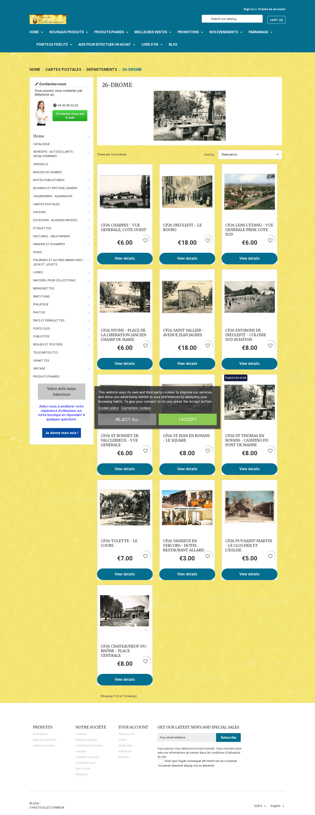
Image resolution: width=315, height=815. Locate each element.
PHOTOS (39, 312)
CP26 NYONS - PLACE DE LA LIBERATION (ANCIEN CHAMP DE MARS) (123, 335)
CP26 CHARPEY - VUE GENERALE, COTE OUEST (123, 227)
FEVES (37, 252)
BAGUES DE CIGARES (47, 172)
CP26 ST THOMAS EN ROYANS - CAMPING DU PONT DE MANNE (246, 440)
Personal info (126, 734)
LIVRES (38, 272)
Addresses (125, 751)
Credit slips (125, 745)
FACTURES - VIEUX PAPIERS (51, 236)
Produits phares (46, 376)
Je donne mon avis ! (61, 433)
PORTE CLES (41, 328)
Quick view (125, 191)
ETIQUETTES (42, 228)
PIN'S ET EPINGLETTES (49, 320)
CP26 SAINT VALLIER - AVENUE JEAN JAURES (183, 332)
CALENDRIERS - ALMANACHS (52, 196)
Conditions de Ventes (89, 745)
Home (38, 136)
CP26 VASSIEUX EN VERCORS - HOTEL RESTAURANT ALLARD (183, 545)
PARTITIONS (41, 296)
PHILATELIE (40, 304)
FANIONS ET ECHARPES (49, 244)
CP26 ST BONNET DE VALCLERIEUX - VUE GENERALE (120, 440)
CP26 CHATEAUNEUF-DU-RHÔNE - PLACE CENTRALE (124, 651)
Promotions (40, 734)
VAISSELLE (40, 164)
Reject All (127, 419)
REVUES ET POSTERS (48, 344)
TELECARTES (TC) (45, 352)
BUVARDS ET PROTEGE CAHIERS (55, 188)
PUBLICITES (41, 336)
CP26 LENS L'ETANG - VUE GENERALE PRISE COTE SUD (249, 230)
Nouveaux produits (44, 739)
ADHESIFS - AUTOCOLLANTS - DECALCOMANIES (53, 154)
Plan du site (83, 768)
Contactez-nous (86, 762)
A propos (81, 751)
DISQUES (39, 212)
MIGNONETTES (43, 288)
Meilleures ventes (44, 745)
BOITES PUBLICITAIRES (49, 180)
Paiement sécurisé (87, 757)
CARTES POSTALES (46, 204)
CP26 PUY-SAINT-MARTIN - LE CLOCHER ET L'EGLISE (248, 545)
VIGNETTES (41, 360)
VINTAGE (39, 368)
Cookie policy (108, 408)
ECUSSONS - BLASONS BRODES (55, 220)
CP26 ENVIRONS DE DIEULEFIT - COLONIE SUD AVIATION (245, 335)
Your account (133, 727)
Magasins (82, 774)
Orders (122, 739)
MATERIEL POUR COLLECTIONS (54, 280)
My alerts (124, 757)
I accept (188, 419)
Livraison (81, 734)
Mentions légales (86, 739)
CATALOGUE (41, 144)
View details (125, 258)
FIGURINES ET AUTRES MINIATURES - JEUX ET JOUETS (58, 262)
